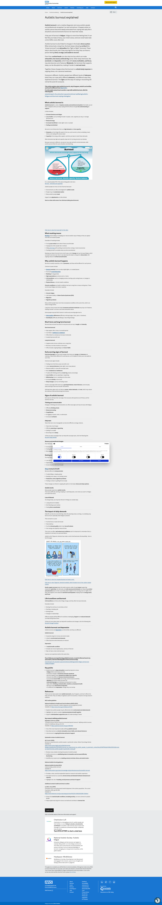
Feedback (84, 881)
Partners (72, 887)
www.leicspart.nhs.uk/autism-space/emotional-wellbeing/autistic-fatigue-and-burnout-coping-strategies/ (67, 662)
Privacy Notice (85, 892)
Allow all (99, 460)
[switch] (74, 457)
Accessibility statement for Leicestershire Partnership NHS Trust (86, 887)
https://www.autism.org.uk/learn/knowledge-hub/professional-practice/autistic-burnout (67, 770)
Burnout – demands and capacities (54, 183)
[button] (157, 900)
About (53, 7)
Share (114, 12)
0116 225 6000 (48, 887)
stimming (52, 248)
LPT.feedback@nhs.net (50, 885)
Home (47, 7)
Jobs (87, 7)
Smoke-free (85, 894)
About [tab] (100, 446)
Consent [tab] (62, 446)
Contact (93, 7)
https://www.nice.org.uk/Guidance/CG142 (61, 707)
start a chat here (75, 831)
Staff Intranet (48, 890)
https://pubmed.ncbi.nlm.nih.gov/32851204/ (62, 725)
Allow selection (81, 460)
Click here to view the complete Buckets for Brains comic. (59, 579)
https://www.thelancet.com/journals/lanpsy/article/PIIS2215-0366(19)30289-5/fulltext (66, 793)
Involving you (80, 7)
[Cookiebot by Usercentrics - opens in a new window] (103, 443)
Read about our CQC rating (106, 892)
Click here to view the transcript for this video (56, 230)
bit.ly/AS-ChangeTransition (51, 623)
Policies (72, 7)
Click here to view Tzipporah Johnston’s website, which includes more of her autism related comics (68, 583)
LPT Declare (85, 899)
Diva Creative (57, 903)
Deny (62, 460)
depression (63, 88)
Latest (66, 7)
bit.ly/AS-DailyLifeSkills (51, 437)
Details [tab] (81, 446)
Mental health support (111, 2)
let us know (73, 872)
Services (59, 7)
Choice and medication (84, 896)
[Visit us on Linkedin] (101, 882)
